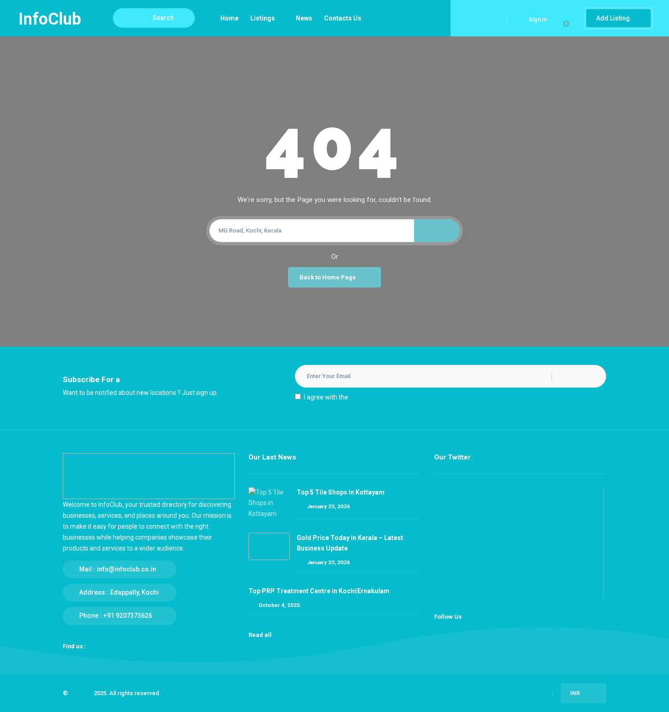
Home (229, 18)
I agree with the (346, 397)
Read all (260, 634)
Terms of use (376, 688)
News (304, 18)
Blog (536, 688)
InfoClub (80, 693)
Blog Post (529, 698)
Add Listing (613, 18)
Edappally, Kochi (134, 592)
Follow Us (447, 616)
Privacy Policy (369, 397)
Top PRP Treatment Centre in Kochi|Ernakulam (319, 591)
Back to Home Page (327, 277)
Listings (262, 18)
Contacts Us (342, 18)
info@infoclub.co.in (126, 569)
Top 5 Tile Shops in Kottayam (341, 492)
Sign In (538, 19)
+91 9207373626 (127, 615)
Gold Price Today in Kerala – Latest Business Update (350, 543)
